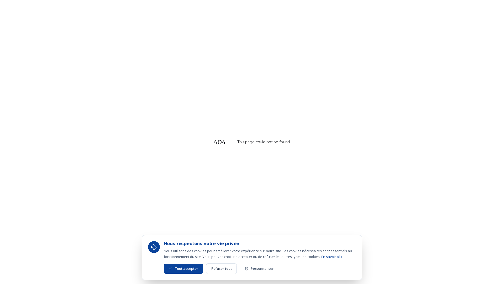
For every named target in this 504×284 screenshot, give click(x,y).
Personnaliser (262, 268)
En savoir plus (332, 256)
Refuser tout (221, 268)
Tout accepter (186, 268)
